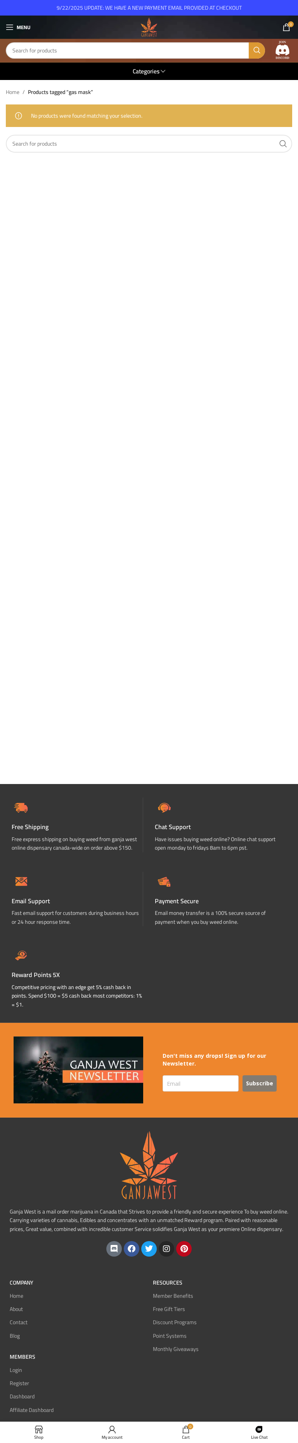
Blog (15, 1336)
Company (21, 1283)
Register (19, 1383)
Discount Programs (175, 1322)
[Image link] (282, 50)
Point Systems (170, 1336)
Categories (146, 71)
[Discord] (114, 1249)
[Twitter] (149, 1249)
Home (12, 92)
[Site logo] (149, 27)
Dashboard (22, 1396)
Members (22, 1357)
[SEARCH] (257, 50)
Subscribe (259, 1083)
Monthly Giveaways (176, 1349)
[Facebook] (131, 1249)
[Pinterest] (184, 1249)
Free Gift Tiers (169, 1309)
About (16, 1309)
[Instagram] (166, 1249)
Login (16, 1370)
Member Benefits (173, 1296)
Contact (19, 1322)
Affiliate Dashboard (32, 1410)
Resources (167, 1283)
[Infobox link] (220, 825)
